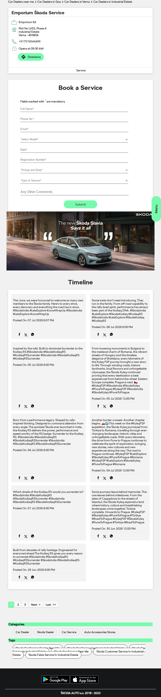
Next (34, 604)
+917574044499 (29, 41)
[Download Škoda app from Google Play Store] (55, 679)
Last (48, 604)
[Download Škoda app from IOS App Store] (84, 679)
